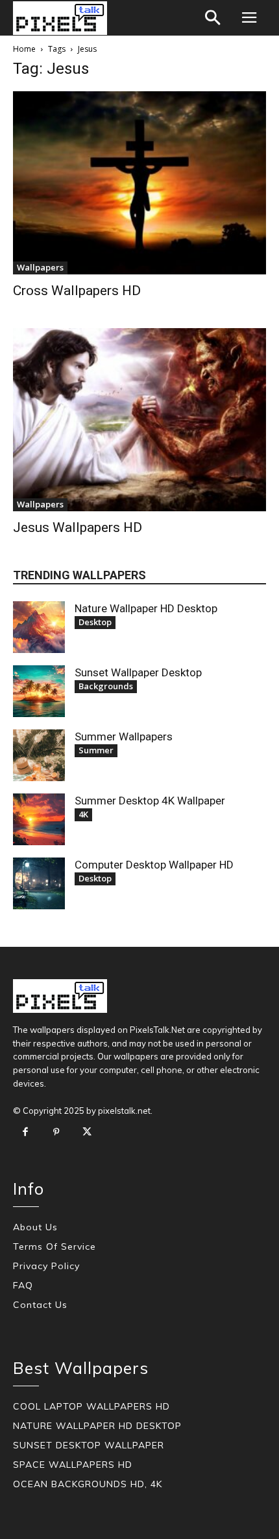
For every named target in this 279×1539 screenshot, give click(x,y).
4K (83, 814)
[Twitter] (87, 1132)
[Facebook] (25, 1132)
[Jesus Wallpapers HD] (139, 419)
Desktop (95, 622)
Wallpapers (40, 267)
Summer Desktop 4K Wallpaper (150, 800)
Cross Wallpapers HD (77, 290)
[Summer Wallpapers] (39, 755)
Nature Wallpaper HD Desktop (146, 608)
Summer (96, 750)
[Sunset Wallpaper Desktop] (39, 691)
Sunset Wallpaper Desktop (138, 672)
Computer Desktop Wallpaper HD (154, 864)
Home (24, 48)
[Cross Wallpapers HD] (139, 182)
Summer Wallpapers (124, 736)
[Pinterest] (56, 1132)
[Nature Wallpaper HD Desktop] (39, 627)
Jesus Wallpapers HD (77, 527)
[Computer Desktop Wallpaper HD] (39, 883)
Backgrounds (106, 686)
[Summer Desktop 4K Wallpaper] (39, 819)
